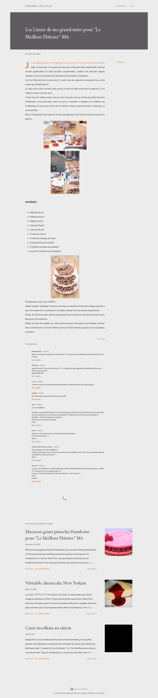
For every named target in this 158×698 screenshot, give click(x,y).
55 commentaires (42, 614)
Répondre (36, 360)
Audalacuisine (37, 351)
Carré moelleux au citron (48, 628)
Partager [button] (121, 62)
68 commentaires (42, 569)
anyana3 (35, 465)
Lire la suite (92, 569)
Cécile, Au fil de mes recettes (42, 447)
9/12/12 (42, 465)
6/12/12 (40, 430)
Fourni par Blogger (80, 689)
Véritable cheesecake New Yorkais (55, 583)
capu (33, 404)
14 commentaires (42, 659)
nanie (34, 430)
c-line (34, 381)
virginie (34, 393)
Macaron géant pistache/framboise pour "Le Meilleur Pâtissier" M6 (57, 534)
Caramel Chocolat (38, 6)
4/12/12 (46, 351)
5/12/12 (39, 404)
